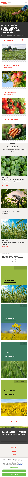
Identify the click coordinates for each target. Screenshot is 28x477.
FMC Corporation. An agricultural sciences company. (10, 2)
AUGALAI (14, 451)
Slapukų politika (21, 464)
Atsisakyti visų (14, 470)
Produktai (14, 447)
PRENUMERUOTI (14, 440)
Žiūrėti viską (14, 421)
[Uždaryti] (25, 459)
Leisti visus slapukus (14, 474)
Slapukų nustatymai (14, 467)
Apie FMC (14, 454)
